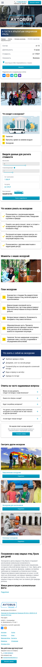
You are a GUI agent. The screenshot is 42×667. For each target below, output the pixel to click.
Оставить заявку (21, 434)
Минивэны (4, 641)
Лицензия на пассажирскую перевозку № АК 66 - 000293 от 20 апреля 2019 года (19, 614)
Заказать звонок (34, 2)
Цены (12, 635)
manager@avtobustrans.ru (10, 657)
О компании (14, 641)
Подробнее (21, 476)
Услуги (13, 632)
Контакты (14, 638)
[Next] (38, 94)
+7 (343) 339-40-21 (22, 2)
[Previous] (3, 94)
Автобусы (4, 635)
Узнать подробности (21, 198)
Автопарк (3, 632)
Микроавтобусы (5, 638)
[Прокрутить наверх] (6, 662)
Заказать (21, 67)
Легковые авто (5, 644)
